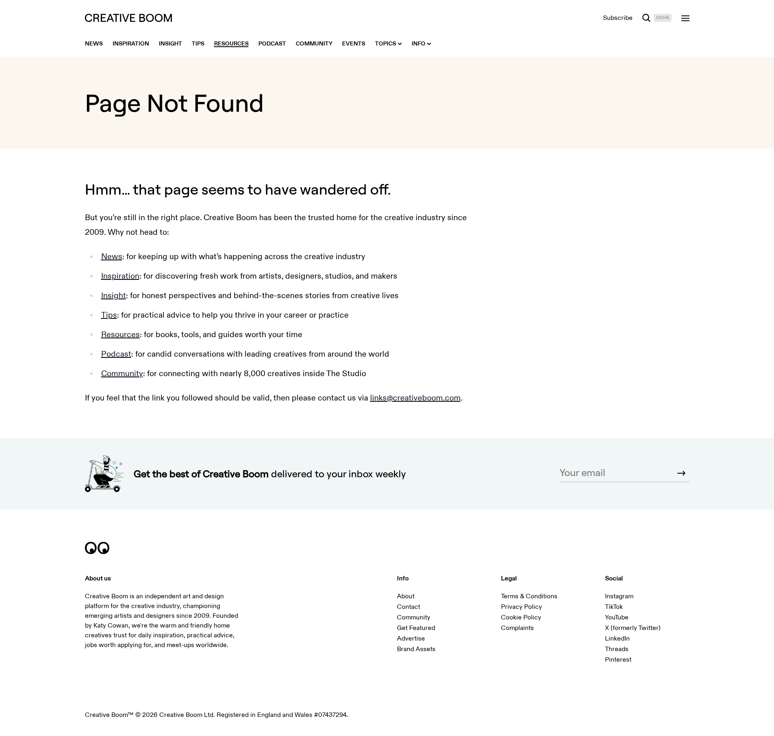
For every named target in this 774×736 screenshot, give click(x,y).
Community (122, 373)
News (111, 256)
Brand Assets (416, 649)
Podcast (116, 354)
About (405, 596)
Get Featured (416, 628)
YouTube (617, 617)
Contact (408, 607)
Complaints (517, 628)
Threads (617, 649)
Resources (120, 334)
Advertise (411, 638)
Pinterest (618, 660)
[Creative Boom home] (128, 18)
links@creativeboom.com (415, 398)
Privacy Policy (521, 607)
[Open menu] (685, 18)
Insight (113, 295)
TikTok (614, 607)
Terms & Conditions (529, 596)
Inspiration (120, 276)
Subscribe (618, 18)
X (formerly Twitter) (633, 628)
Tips (109, 315)
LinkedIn (617, 638)
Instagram (619, 596)
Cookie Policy (521, 617)
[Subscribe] (681, 473)
